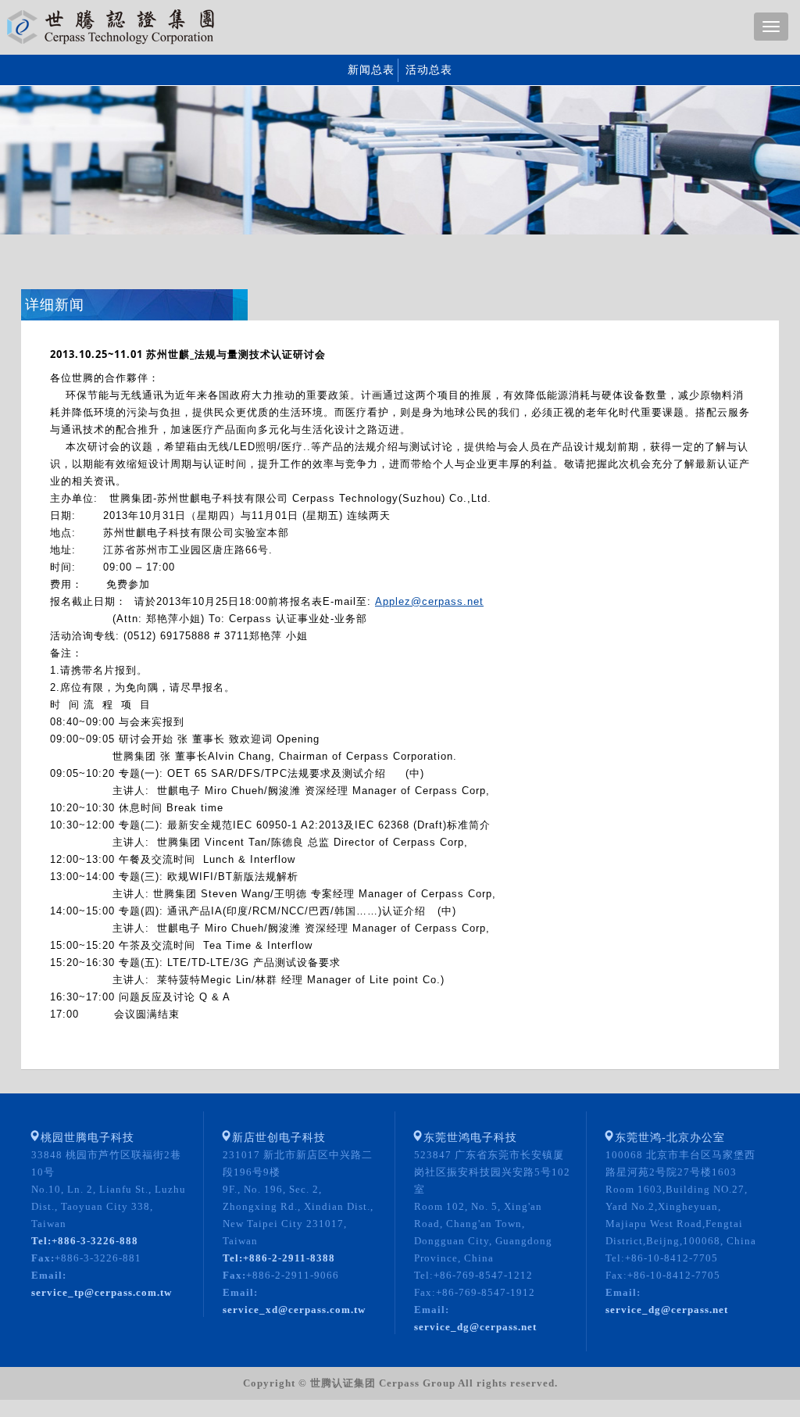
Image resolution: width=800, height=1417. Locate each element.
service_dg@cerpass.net (475, 1327)
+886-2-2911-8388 (279, 1258)
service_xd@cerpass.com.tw (294, 1309)
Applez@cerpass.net (429, 601)
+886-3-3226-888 (84, 1241)
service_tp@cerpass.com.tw (101, 1292)
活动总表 (428, 70)
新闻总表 (371, 70)
